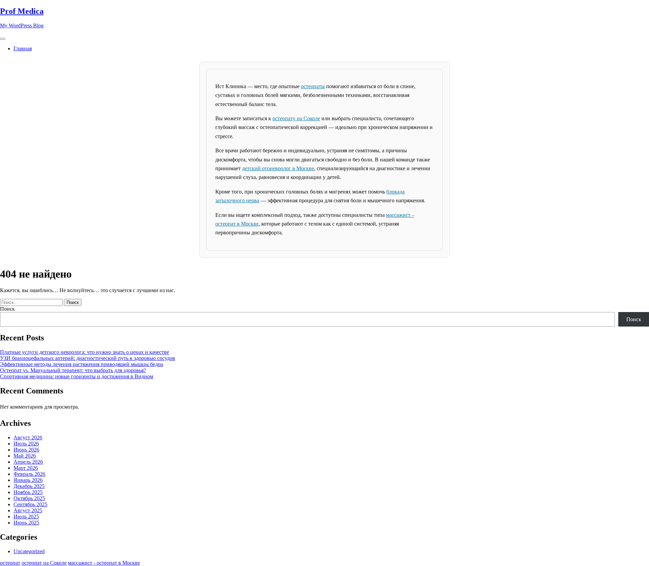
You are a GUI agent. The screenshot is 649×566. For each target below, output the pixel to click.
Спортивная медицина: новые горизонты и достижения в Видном (76, 376)
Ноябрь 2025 (28, 492)
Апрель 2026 (28, 462)
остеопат (10, 563)
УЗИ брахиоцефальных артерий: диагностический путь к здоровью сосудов (87, 358)
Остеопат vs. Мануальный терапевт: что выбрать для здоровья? (73, 370)
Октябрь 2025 (29, 498)
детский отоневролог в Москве (278, 168)
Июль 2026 (26, 443)
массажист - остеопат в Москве (104, 563)
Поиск (7, 309)
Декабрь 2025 (29, 486)
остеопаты (313, 86)
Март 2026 (26, 468)
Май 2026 (25, 456)
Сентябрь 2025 (30, 504)
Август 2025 (28, 510)
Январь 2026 (28, 480)
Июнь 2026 (26, 450)
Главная (23, 48)
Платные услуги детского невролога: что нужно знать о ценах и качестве (84, 352)
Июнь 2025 (26, 522)
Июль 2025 (26, 516)
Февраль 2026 (29, 474)
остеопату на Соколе (296, 118)
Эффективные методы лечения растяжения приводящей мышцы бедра (81, 364)
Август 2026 (28, 437)
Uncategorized (29, 551)
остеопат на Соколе (44, 563)
